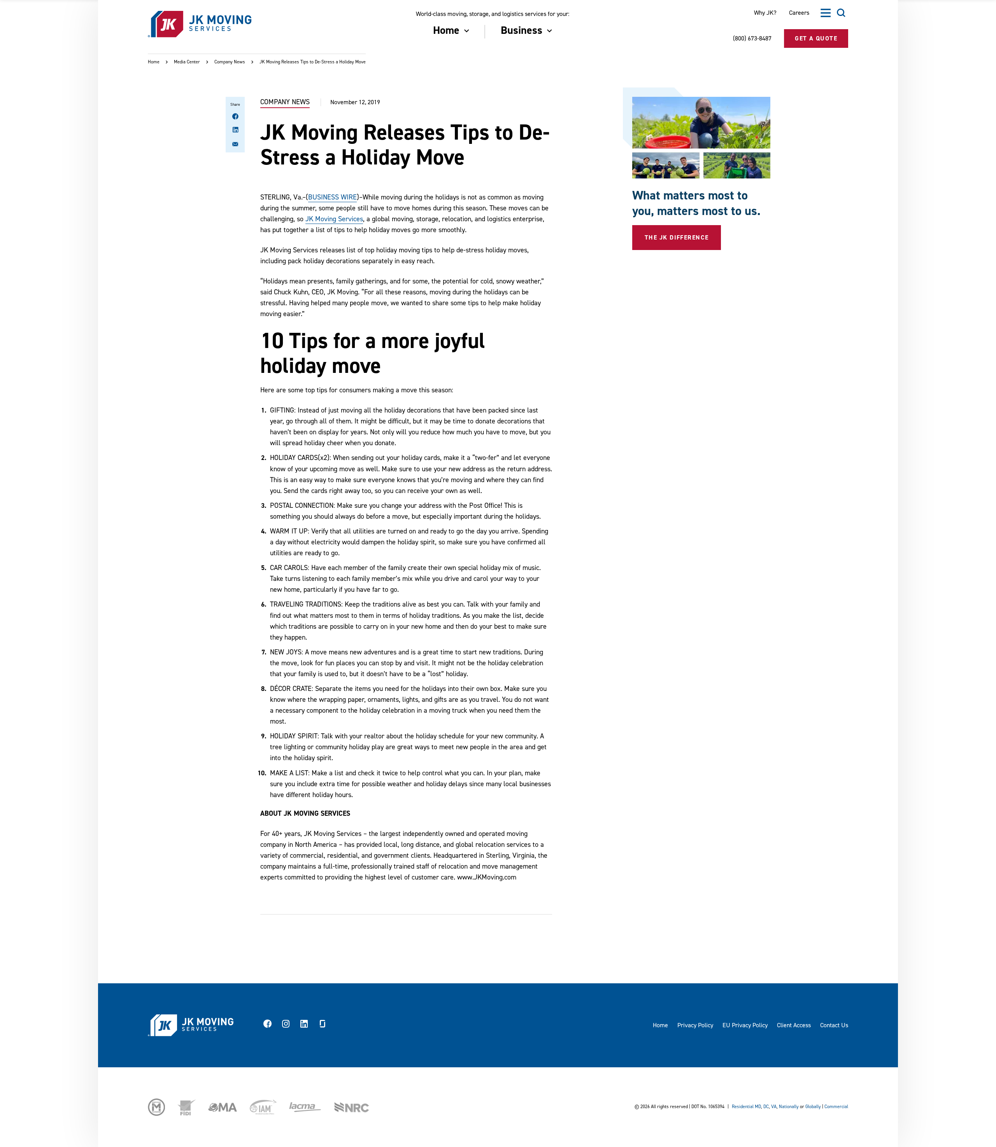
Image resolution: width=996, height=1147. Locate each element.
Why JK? (765, 13)
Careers (799, 13)
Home (154, 62)
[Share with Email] (235, 145)
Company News (229, 62)
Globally (813, 1107)
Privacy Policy (695, 1025)
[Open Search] (841, 13)
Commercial (836, 1107)
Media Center (187, 62)
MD (758, 1107)
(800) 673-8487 (752, 38)
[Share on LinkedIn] (235, 130)
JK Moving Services (334, 219)
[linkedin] (304, 1025)
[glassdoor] (322, 1025)
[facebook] (267, 1025)
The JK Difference (676, 237)
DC (766, 1107)
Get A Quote (816, 38)
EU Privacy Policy (745, 1025)
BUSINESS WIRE (332, 197)
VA (774, 1107)
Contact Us (834, 1025)
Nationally (789, 1107)
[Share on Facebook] (235, 117)
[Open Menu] (826, 13)
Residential (743, 1107)
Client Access (794, 1025)
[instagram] (286, 1025)
